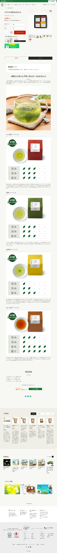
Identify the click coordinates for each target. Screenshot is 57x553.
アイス (25, 535)
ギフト (25, 536)
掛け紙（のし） (7, 23)
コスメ (32, 535)
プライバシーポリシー (32, 544)
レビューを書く (35, 388)
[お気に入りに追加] (11, 32)
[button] (7, 15)
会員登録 (44, 4)
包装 (5, 28)
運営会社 (14, 544)
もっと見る (49, 456)
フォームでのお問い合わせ (48, 528)
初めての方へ (42, 538)
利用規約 (38, 544)
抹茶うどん (33, 538)
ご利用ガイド (42, 533)
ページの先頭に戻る (28, 503)
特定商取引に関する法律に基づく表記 (22, 544)
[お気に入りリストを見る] (52, 4)
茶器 (32, 536)
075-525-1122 (27, 528)
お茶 (24, 533)
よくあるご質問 (50, 533)
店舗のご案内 (42, 544)
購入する (20, 41)
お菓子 (32, 533)
